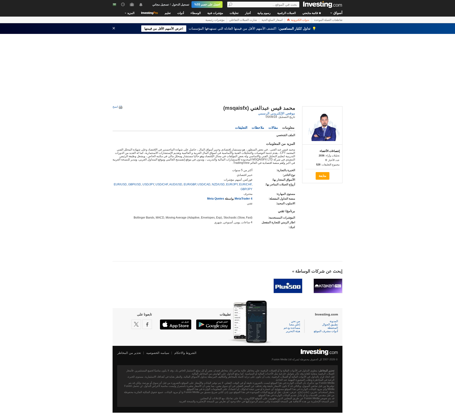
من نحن (295, 321)
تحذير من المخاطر (129, 353)
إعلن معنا (294, 324)
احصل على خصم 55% (207, 4)
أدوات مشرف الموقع (326, 331)
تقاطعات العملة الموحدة (328, 20)
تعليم (168, 13)
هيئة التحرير (293, 331)
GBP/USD (134, 184)
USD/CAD (203, 184)
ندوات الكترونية (299, 20)
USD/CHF (161, 184)
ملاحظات (258, 127)
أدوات (180, 13)
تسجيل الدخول (180, 4)
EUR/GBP (190, 184)
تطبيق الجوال (330, 324)
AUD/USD (175, 184)
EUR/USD (120, 184)
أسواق (337, 13)
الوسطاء (196, 13)
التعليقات (241, 127)
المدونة (334, 321)
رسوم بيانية (264, 13)
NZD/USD (218, 184)
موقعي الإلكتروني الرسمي (276, 113)
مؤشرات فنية (215, 13)
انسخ (116, 106)
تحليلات (234, 13)
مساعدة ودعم (292, 327)
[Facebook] (147, 324)
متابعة (322, 176)
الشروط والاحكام (185, 353)
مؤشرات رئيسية (214, 20)
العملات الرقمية (286, 13)
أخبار (248, 13)
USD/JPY (148, 184)
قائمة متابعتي (310, 13)
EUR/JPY (232, 184)
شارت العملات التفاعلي (243, 20)
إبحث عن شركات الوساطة (318, 271)
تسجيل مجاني (160, 4)
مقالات (273, 127)
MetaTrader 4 (243, 198)
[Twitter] (136, 324)
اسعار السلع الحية (272, 20)
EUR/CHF (245, 184)
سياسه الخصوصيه (157, 353)
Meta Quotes (215, 198)
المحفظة (333, 327)
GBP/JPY (246, 189)
